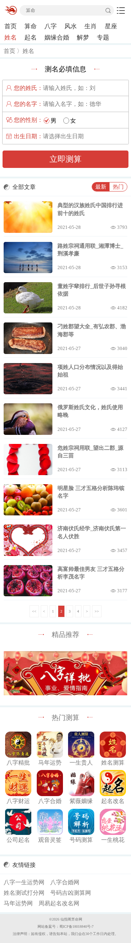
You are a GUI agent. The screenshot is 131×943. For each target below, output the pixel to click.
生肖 (90, 26)
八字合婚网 (64, 882)
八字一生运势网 (24, 882)
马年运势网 (18, 903)
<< (34, 611)
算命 (30, 26)
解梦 (83, 37)
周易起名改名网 (59, 903)
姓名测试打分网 (24, 893)
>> (97, 611)
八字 (50, 26)
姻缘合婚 (56, 37)
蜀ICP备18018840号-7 (76, 926)
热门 (118, 187)
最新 (100, 187)
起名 (30, 37)
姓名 (10, 37)
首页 (10, 26)
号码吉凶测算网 (70, 893)
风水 (70, 26)
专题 (103, 37)
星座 (111, 26)
